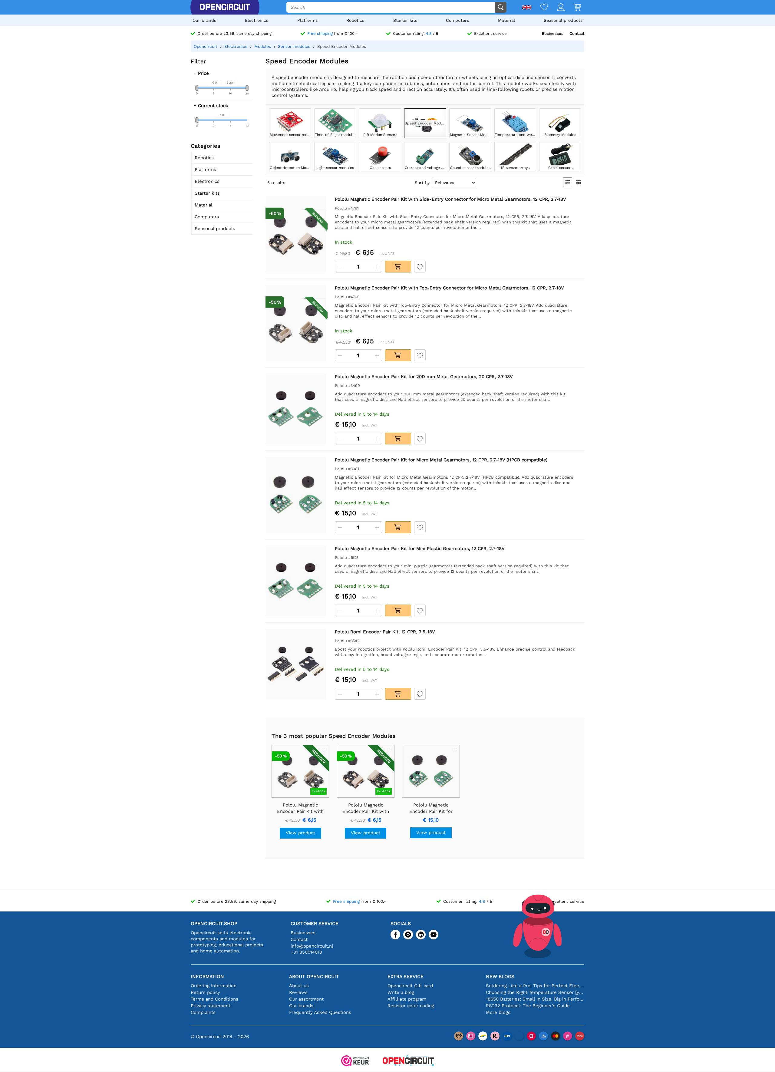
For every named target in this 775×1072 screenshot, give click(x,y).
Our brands (204, 20)
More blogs (498, 1012)
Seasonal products (563, 20)
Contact (576, 33)
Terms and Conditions (214, 999)
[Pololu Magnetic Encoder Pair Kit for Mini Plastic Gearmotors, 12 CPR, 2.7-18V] (295, 581)
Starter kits (405, 20)
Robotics (355, 20)
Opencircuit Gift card (410, 985)
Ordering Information (213, 985)
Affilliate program (407, 999)
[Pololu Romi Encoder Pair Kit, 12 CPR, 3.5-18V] (295, 664)
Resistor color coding (411, 1005)
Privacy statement (210, 1005)
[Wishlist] (539, 7)
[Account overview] (556, 7)
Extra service (406, 976)
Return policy (205, 992)
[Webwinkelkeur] (355, 1061)
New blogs (500, 976)
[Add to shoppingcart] (398, 266)
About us (299, 985)
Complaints (203, 1012)
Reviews (298, 992)
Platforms (307, 20)
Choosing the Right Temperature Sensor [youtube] (535, 992)
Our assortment (306, 999)
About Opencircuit (314, 976)
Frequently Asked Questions (320, 1012)
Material (506, 20)
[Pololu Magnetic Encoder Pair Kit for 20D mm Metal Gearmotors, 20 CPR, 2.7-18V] (295, 409)
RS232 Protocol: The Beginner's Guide (528, 1005)
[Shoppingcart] (573, 7)
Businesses (552, 33)
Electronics (256, 20)
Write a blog (401, 992)
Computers (457, 20)
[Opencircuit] (224, 7)
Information (207, 976)
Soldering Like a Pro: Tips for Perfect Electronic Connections (535, 985)
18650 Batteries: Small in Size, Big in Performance (535, 999)
